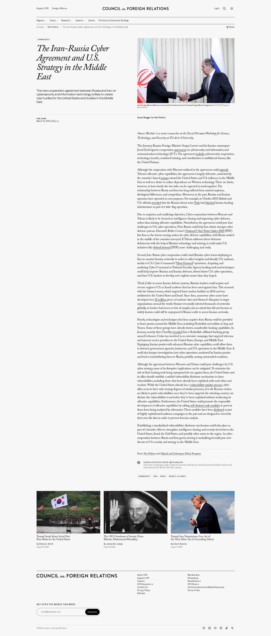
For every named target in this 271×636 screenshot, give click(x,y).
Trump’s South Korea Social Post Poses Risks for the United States (53, 538)
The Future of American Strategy (113, 20)
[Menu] (232, 8)
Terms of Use (194, 590)
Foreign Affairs (58, 8)
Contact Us (142, 587)
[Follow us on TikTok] (226, 628)
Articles (40, 27)
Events (91, 20)
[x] (232, 628)
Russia (163, 476)
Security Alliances (177, 476)
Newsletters (193, 581)
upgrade (223, 169)
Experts (79, 20)
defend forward (161, 247)
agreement (180, 150)
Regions (40, 20)
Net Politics (149, 454)
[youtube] (215, 628)
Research (65, 20)
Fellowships (193, 578)
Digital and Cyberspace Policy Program (181, 454)
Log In (217, 8)
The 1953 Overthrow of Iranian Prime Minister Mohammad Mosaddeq (124, 538)
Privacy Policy (143, 590)
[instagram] (221, 628)
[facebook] (204, 628)
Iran (155, 476)
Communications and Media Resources (206, 587)
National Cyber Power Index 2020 (204, 231)
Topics (52, 20)
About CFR (142, 575)
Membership (194, 575)
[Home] (136, 8)
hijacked (210, 203)
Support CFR (43, 8)
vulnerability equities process (206, 385)
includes (200, 154)
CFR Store (192, 584)
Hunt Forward (184, 263)
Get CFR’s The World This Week (56, 604)
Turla (197, 203)
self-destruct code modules (205, 405)
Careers (141, 581)
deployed (219, 409)
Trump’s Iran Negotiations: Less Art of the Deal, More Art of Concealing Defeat (192, 538)
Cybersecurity (44, 39)
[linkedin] (209, 628)
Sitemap (141, 593)
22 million (160, 299)
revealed (156, 203)
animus (165, 178)
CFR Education (144, 584)
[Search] (224, 8)
